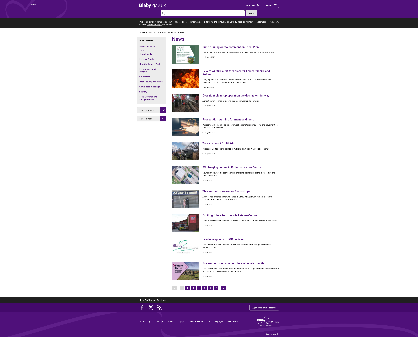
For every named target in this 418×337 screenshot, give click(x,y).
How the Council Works (150, 64)
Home (152, 5)
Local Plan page (154, 24)
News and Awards (169, 32)
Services (268, 5)
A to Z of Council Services (153, 300)
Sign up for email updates (264, 307)
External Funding (147, 59)
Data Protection (196, 321)
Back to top (271, 334)
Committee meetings (149, 86)
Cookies (170, 321)
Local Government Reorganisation (148, 98)
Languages (218, 321)
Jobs (208, 321)
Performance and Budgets (147, 70)
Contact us (158, 321)
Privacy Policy (232, 321)
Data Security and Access (151, 81)
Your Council (153, 32)
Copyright (181, 321)
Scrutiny (143, 91)
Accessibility (145, 321)
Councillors (144, 76)
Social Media (146, 54)
